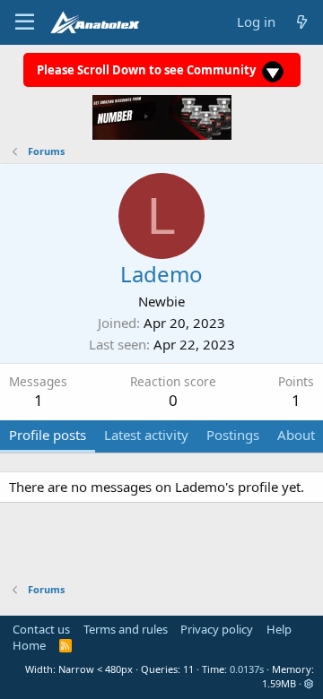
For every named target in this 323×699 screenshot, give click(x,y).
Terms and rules (125, 629)
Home (29, 645)
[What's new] (301, 22)
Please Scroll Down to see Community (147, 70)
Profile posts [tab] (47, 435)
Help (279, 629)
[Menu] (25, 22)
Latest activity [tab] (146, 435)
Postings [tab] (232, 435)
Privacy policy (216, 629)
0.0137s (247, 669)
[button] (309, 683)
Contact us (41, 629)
